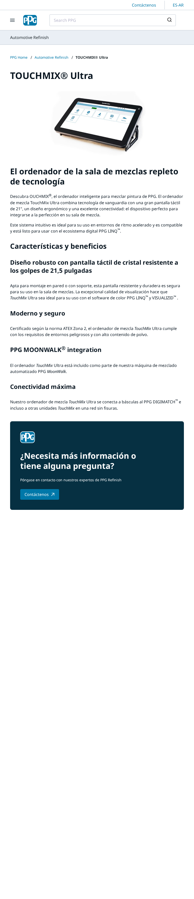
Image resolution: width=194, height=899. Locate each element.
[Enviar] (170, 20)
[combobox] (113, 20)
